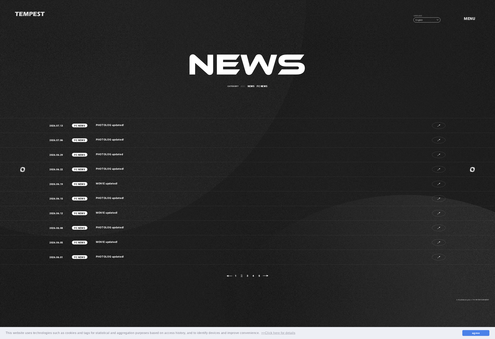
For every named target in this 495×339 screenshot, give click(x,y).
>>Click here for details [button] (278, 333)
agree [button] (476, 333)
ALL (243, 86)
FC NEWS (262, 86)
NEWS (251, 86)
